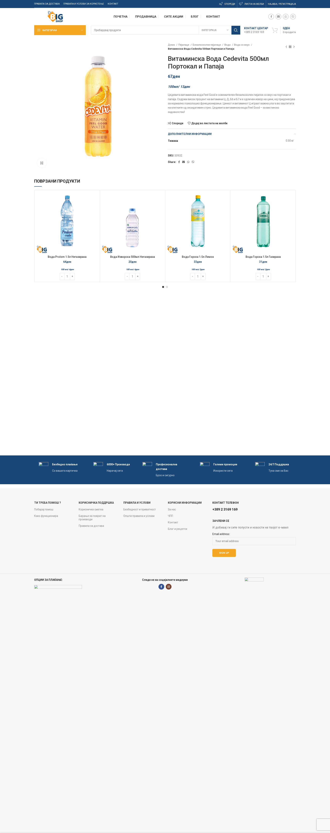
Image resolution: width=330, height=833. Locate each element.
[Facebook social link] (271, 16)
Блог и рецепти (177, 528)
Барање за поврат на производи (92, 517)
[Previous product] (286, 47)
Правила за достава (91, 525)
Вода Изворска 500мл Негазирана (132, 256)
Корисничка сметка (91, 509)
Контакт (173, 522)
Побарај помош (43, 509)
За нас (172, 509)
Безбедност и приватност (139, 509)
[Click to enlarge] (42, 163)
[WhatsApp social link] (286, 16)
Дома (171, 44)
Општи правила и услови (138, 515)
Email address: (221, 534)
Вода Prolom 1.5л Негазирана (67, 256)
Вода (227, 44)
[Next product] (294, 47)
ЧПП (170, 515)
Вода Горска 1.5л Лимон (198, 256)
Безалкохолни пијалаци (207, 44)
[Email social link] (278, 16)
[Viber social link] (293, 16)
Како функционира (46, 515)
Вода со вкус (242, 44)
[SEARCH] (235, 30)
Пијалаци (184, 44)
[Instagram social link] (168, 587)
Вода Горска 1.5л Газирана (263, 256)
